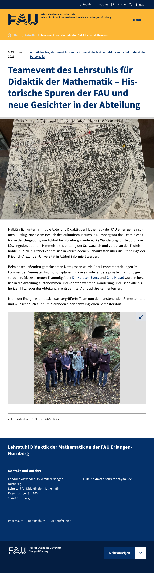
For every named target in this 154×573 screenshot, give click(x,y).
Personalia (37, 56)
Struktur (104, 5)
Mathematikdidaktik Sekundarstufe (120, 52)
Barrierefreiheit (60, 521)
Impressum (15, 521)
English (141, 4)
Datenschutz (36, 521)
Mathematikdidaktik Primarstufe (72, 52)
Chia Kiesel (115, 277)
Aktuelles (42, 52)
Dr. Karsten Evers (85, 277)
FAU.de (87, 5)
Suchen (122, 5)
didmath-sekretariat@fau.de (112, 479)
